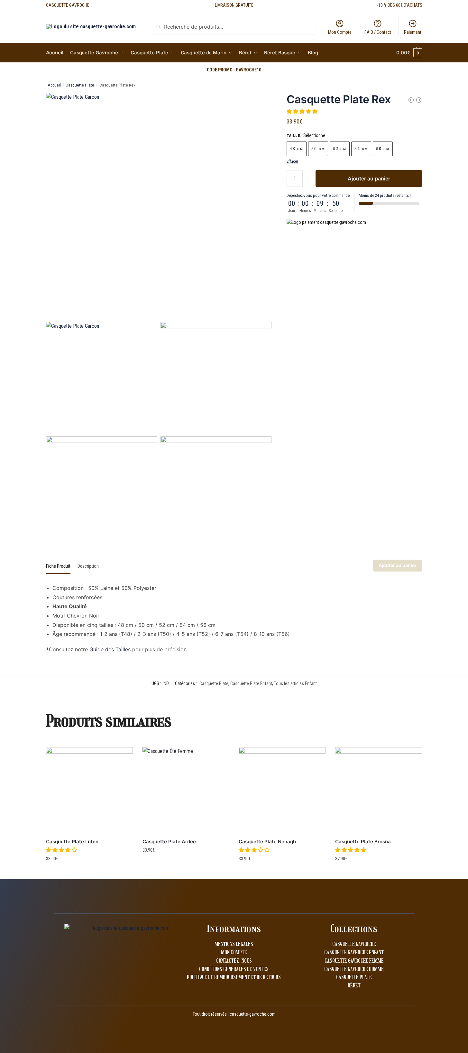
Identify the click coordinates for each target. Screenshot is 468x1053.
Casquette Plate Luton (72, 841)
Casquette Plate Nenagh (267, 841)
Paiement (412, 32)
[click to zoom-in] (159, 206)
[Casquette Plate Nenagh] (282, 790)
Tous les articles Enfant (295, 683)
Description (88, 566)
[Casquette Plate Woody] (419, 100)
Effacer (292, 161)
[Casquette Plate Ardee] (185, 790)
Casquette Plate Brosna (363, 841)
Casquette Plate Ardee (169, 841)
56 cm (383, 148)
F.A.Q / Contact (377, 32)
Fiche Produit (58, 566)
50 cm (318, 148)
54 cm (361, 148)
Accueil (54, 84)
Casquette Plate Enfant (251, 683)
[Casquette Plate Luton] (89, 790)
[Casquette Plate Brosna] (378, 790)
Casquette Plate (80, 84)
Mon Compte (340, 32)
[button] (303, 111)
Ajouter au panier (369, 178)
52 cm (339, 148)
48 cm (296, 148)
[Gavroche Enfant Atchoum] (411, 100)
